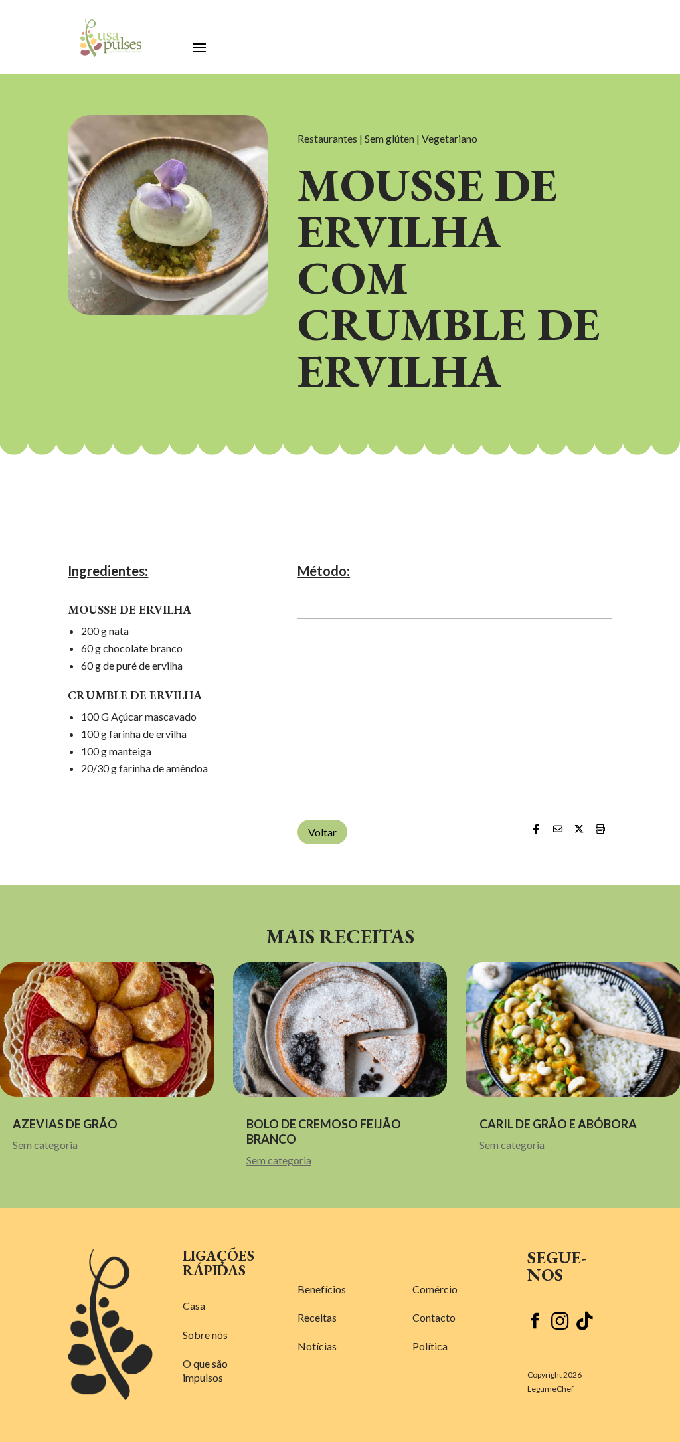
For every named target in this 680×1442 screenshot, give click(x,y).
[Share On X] (577, 829)
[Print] (598, 829)
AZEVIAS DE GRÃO (65, 1124)
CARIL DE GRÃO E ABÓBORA (559, 1124)
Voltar (322, 832)
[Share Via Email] (556, 829)
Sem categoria (45, 1144)
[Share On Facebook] (534, 829)
